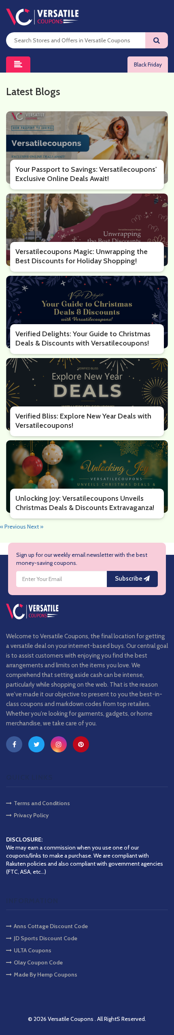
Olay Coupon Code (38, 962)
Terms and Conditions (42, 803)
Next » (35, 526)
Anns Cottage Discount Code (51, 926)
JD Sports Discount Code (45, 938)
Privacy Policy (31, 815)
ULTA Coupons (32, 950)
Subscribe (129, 578)
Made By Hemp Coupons (45, 974)
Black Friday (148, 64)
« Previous (13, 526)
